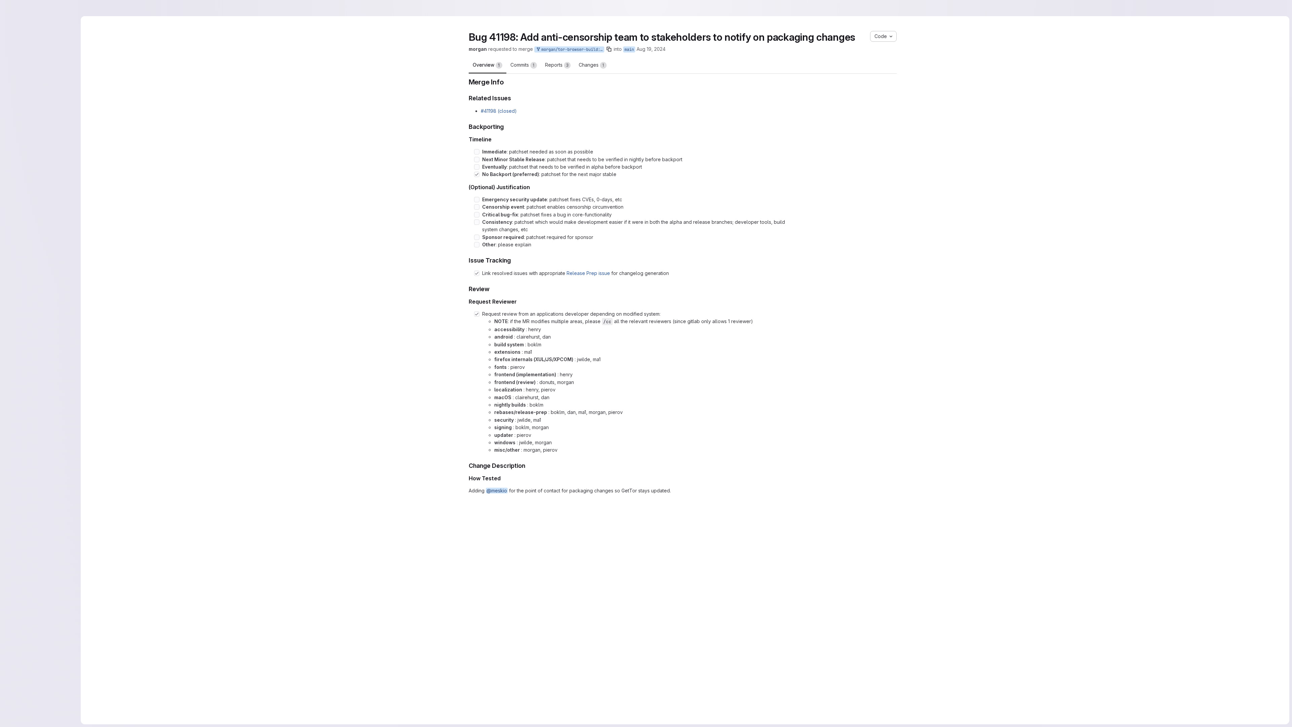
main (657, 49)
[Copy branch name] (637, 49)
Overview (486, 65)
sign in (640, 656)
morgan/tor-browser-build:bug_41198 (599, 49)
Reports (557, 65)
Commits (522, 65)
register (616, 656)
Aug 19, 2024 (679, 49)
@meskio (497, 490)
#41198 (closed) (499, 111)
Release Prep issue (588, 273)
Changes (591, 65)
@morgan (540, 601)
